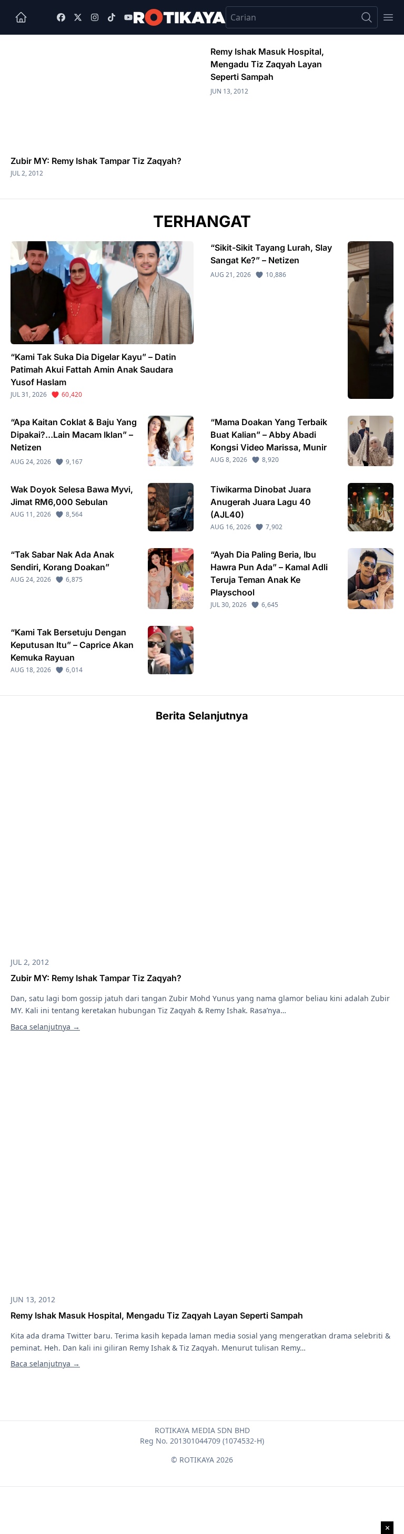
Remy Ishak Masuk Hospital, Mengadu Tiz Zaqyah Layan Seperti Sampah (267, 64)
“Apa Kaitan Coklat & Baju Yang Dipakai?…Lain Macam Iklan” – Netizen (74, 434)
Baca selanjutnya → (45, 1027)
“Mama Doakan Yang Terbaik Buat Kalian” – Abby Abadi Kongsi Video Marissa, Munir (268, 434)
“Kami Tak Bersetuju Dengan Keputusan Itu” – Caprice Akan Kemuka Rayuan (72, 645)
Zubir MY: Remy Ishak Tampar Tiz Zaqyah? (96, 161)
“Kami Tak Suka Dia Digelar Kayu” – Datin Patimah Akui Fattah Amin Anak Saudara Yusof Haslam (93, 369)
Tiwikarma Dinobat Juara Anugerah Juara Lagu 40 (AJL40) (260, 502)
